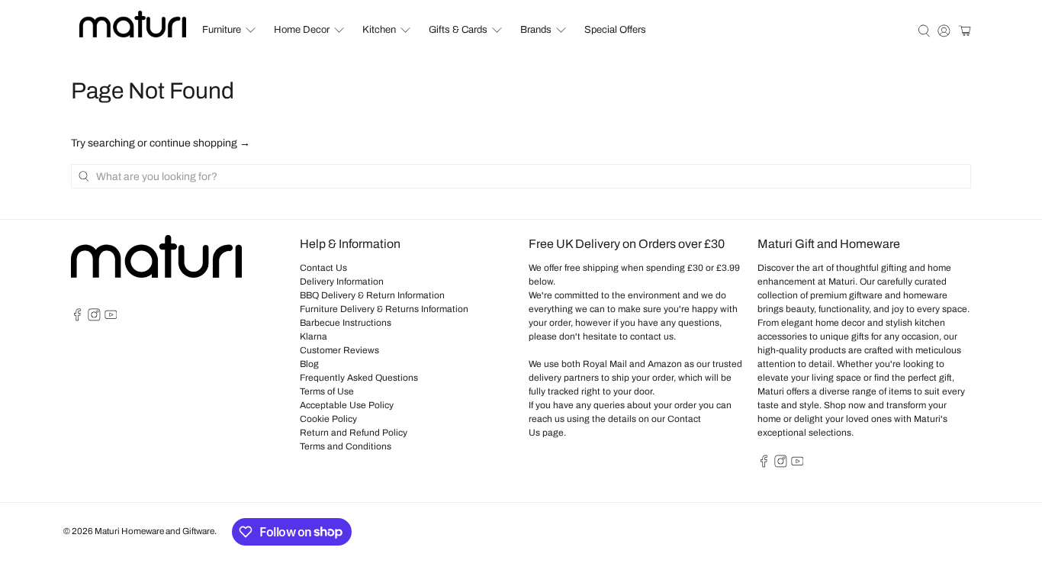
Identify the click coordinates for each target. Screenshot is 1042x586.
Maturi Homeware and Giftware (154, 531)
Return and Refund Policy (353, 432)
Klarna (313, 336)
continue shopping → (200, 143)
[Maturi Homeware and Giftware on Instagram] (94, 318)
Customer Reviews (339, 350)
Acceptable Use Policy (347, 405)
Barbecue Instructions (345, 322)
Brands (536, 29)
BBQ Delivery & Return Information (372, 295)
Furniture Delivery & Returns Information (384, 309)
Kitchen (379, 29)
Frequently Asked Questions (359, 377)
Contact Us (323, 267)
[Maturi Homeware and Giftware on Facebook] (77, 318)
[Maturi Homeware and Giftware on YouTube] (111, 318)
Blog (309, 364)
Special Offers (615, 29)
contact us (652, 336)
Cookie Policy (328, 419)
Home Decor (302, 29)
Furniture (221, 29)
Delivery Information (342, 281)
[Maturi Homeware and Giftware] (132, 24)
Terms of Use (327, 391)
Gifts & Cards (458, 29)
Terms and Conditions (345, 446)
